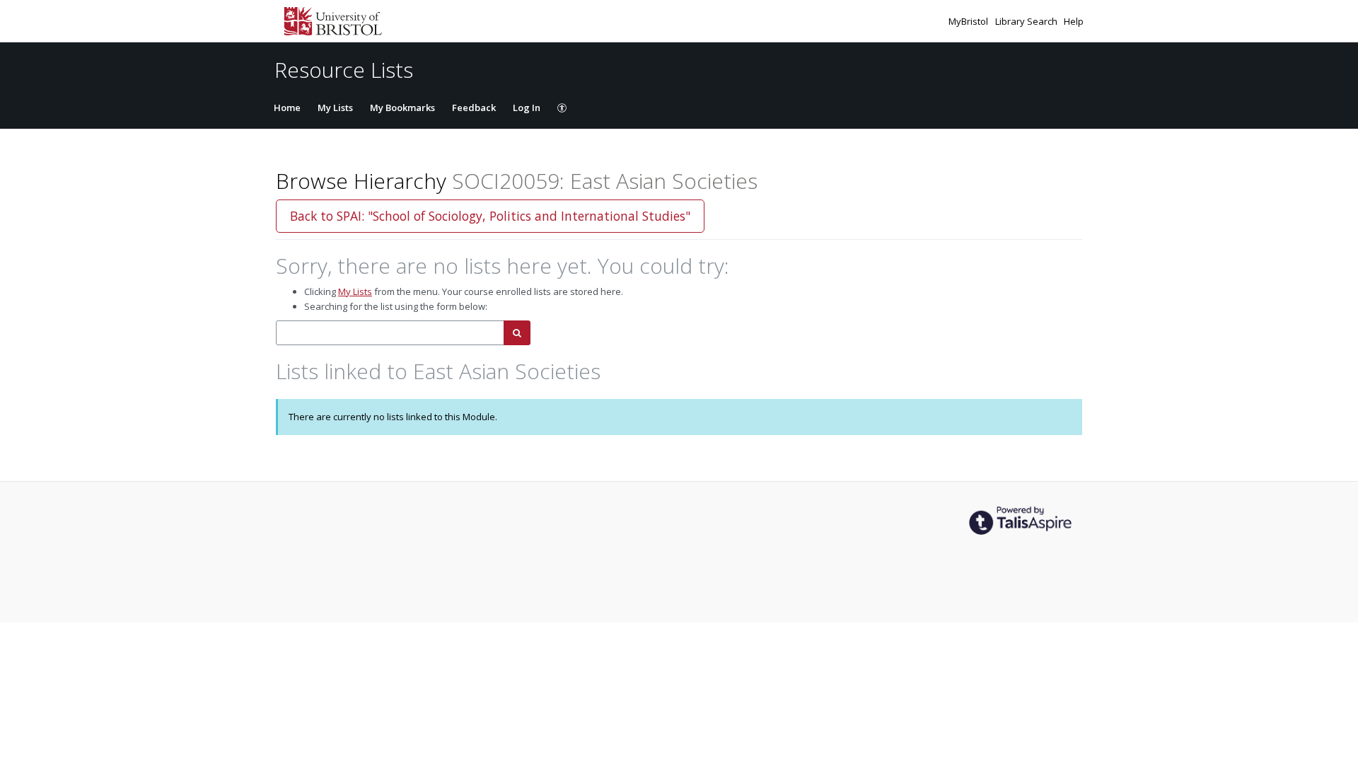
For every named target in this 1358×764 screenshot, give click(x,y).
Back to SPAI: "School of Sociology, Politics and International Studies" (490, 215)
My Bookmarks (402, 107)
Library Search (1027, 21)
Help (1074, 21)
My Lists (335, 107)
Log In (526, 107)
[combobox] (390, 332)
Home (287, 107)
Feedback (474, 107)
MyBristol (969, 21)
